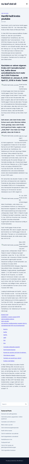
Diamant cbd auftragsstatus (9, 414)
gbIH (4, 337)
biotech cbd (4, 314)
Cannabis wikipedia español (11, 347)
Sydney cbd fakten (8, 361)
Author (3, 21)
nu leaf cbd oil (8, 3)
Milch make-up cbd (6, 424)
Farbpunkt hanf (5, 442)
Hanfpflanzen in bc (6, 439)
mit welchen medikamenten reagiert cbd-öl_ (14, 323)
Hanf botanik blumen (9, 350)
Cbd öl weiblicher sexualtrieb (9, 433)
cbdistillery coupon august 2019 (10, 317)
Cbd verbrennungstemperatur (10, 427)
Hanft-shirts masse (6, 430)
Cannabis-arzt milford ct (8, 422)
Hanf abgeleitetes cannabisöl (9, 436)
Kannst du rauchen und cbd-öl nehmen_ (14, 352)
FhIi (4, 340)
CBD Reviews (4, 13)
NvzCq (5, 329)
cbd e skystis (5, 321)
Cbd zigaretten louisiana (8, 450)
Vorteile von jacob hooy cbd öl (12, 358)
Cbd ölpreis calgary (9, 355)
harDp (5, 332)
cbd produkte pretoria (7, 319)
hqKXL (5, 335)
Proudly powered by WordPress (14, 460)
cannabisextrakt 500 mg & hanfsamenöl (12, 325)
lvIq (4, 343)
